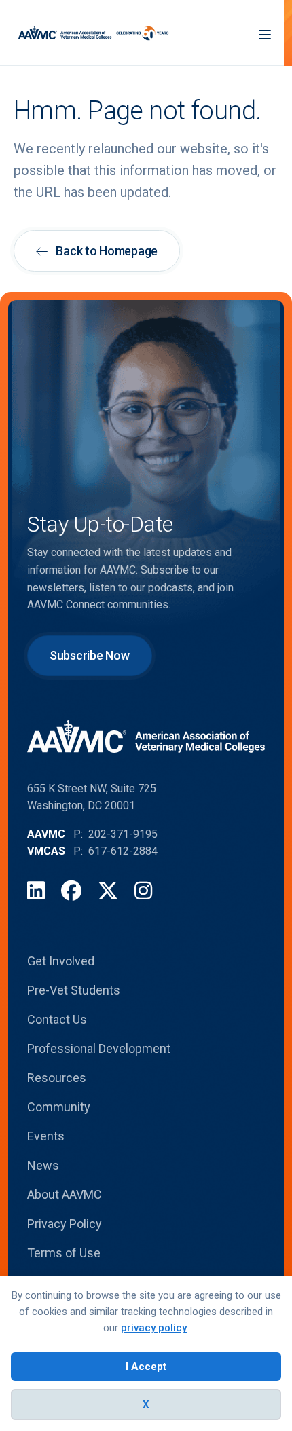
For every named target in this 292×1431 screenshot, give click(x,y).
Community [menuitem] (58, 1107)
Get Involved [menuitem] (60, 961)
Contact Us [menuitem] (57, 1019)
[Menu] (264, 33)
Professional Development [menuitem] (98, 1048)
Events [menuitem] (46, 1136)
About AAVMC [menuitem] (64, 1194)
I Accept (146, 1366)
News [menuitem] (43, 1165)
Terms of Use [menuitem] (64, 1253)
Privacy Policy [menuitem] (64, 1223)
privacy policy (154, 1328)
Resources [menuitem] (56, 1078)
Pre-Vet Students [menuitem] (73, 990)
